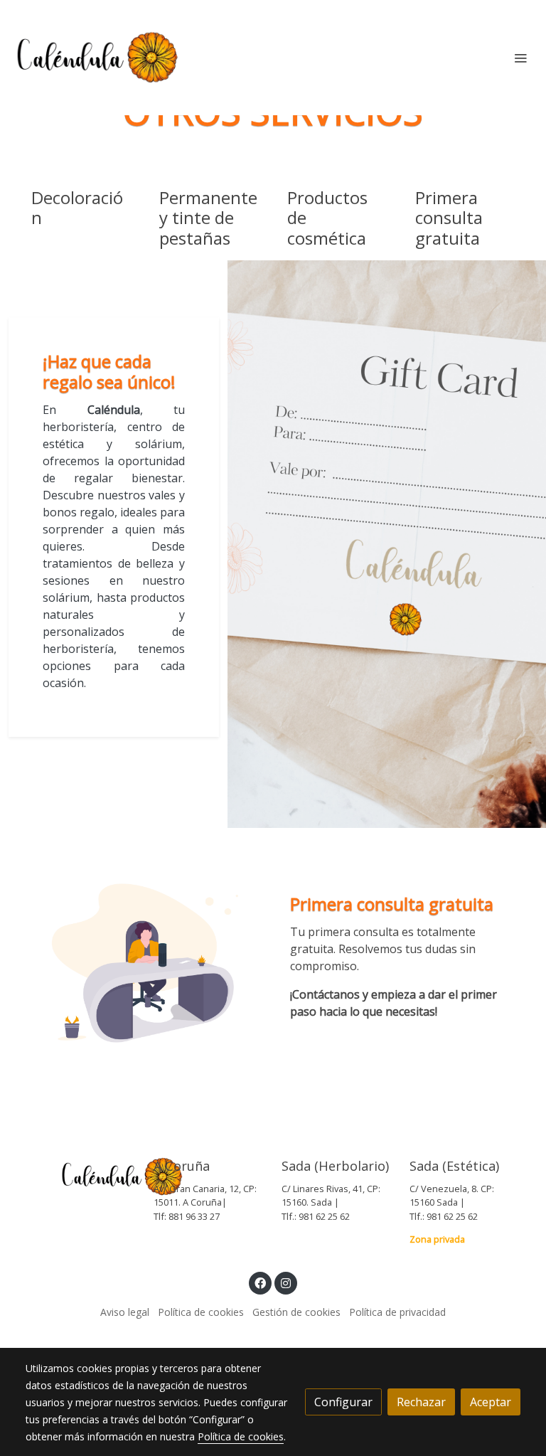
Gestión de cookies (296, 1312)
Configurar (343, 1402)
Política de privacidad (397, 1312)
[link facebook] (260, 1282)
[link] (99, 57)
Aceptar (490, 1402)
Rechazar (421, 1402)
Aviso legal (124, 1312)
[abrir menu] (520, 58)
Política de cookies (201, 1312)
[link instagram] (285, 1282)
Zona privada (437, 1239)
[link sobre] (81, 1177)
